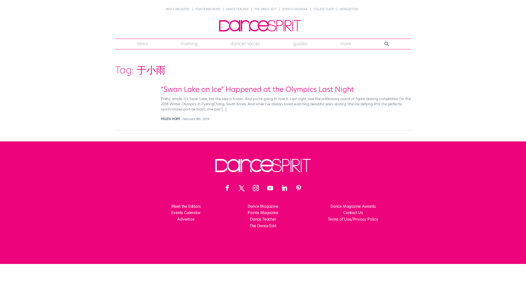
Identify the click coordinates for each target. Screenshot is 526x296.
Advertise (185, 219)
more (346, 43)
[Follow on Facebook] (227, 188)
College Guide (323, 9)
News (142, 43)
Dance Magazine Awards (353, 206)
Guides (300, 43)
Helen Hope (170, 119)
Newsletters (349, 9)
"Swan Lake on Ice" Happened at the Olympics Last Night (257, 89)
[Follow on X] (242, 188)
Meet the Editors (186, 206)
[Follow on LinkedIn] (284, 188)
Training (189, 43)
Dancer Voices (245, 43)
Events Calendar (294, 9)
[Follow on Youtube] (270, 188)
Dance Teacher (237, 9)
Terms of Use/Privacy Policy (353, 219)
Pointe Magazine (208, 9)
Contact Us (353, 212)
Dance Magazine (177, 9)
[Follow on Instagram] (256, 188)
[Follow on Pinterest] (299, 188)
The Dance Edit (265, 9)
